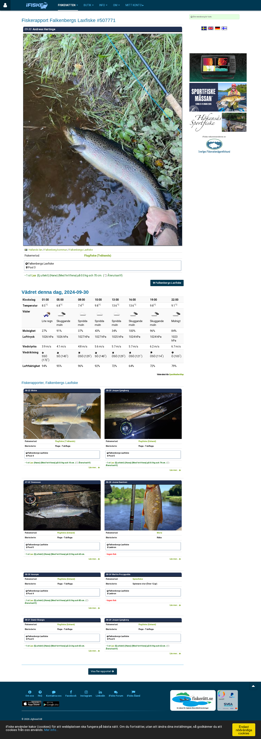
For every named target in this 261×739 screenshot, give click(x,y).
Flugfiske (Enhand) (147, 441)
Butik (87, 5)
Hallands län (35, 249)
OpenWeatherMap (176, 374)
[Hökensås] (217, 122)
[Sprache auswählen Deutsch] (217, 28)
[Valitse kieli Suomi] (224, 28)
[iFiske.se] (37, 5)
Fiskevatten (66, 5)
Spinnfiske (138, 579)
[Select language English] (211, 28)
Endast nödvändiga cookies (244, 729)
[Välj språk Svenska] (204, 28)
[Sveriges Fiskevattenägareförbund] (214, 144)
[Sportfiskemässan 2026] (218, 97)
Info (102, 5)
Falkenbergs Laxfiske (81, 249)
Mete (159, 533)
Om (115, 5)
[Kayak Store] (218, 67)
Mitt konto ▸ (135, 5)
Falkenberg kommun (55, 249)
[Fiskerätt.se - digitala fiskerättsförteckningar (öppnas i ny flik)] (193, 700)
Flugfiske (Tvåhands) (97, 255)
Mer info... (51, 730)
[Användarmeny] (5, 5)
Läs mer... (93, 467)
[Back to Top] (253, 686)
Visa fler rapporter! (101, 671)
